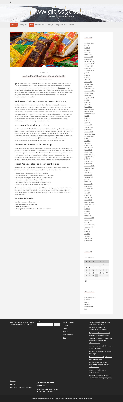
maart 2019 (87, 182)
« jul (85, 281)
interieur (62, 101)
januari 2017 (88, 200)
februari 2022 (88, 148)
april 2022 (87, 143)
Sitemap (12, 384)
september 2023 (89, 114)
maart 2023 (88, 125)
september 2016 (89, 204)
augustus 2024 (89, 98)
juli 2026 (87, 46)
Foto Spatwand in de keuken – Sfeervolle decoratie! (34, 209)
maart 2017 (87, 195)
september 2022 (89, 134)
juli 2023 (86, 116)
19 (93, 273)
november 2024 (89, 91)
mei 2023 (87, 120)
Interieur (13, 25)
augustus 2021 (88, 157)
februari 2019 (88, 184)
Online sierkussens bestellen (26, 202)
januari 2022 (88, 150)
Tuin (31, 25)
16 (107, 270)
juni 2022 (87, 138)
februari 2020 (88, 173)
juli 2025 (86, 73)
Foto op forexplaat (22, 206)
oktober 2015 (88, 220)
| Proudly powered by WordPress (82, 398)
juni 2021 (87, 159)
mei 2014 (87, 234)
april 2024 (87, 104)
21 (100, 273)
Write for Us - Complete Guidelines (21, 387)
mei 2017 (87, 191)
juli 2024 (87, 100)
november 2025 (89, 64)
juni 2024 (87, 102)
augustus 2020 (89, 168)
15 (103, 270)
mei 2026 (87, 50)
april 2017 (87, 193)
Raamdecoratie (40, 25)
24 (86, 276)
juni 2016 (87, 209)
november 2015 (89, 218)
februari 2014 (88, 238)
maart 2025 (88, 82)
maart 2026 (88, 55)
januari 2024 (88, 107)
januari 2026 (88, 59)
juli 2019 (86, 179)
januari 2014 (88, 241)
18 (89, 273)
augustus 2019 (88, 177)
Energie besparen (61, 25)
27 (96, 276)
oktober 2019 (88, 175)
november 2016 (89, 202)
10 (86, 270)
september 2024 (89, 95)
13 (96, 270)
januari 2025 (88, 86)
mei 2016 (87, 211)
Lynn (50, 79)
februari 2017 (88, 198)
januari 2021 (88, 164)
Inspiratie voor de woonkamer (26, 204)
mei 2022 (87, 141)
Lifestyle (50, 25)
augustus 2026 (89, 43)
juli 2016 (86, 207)
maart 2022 (88, 145)
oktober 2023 (88, 111)
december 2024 (89, 89)
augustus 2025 (89, 70)
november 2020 (89, 166)
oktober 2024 (88, 93)
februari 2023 (88, 127)
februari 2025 (88, 84)
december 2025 (89, 61)
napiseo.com (50, 391)
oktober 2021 (88, 152)
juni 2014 (87, 232)
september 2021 (89, 154)
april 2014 (87, 236)
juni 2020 (87, 170)
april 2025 (87, 80)
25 (89, 276)
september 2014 (89, 225)
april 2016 (87, 213)
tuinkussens (33, 136)
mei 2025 (87, 77)
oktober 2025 (88, 66)
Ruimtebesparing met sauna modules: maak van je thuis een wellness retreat (99, 365)
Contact (71, 25)
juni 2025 (87, 75)
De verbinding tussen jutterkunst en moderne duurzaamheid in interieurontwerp (100, 340)
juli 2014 (86, 229)
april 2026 (87, 52)
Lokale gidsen (23, 25)
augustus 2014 (88, 227)
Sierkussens (61, 88)
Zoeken (39, 322)
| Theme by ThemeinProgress (62, 398)
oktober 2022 (88, 132)
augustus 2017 (88, 188)
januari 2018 (88, 186)
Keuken (86, 302)
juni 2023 (87, 118)
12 (93, 270)
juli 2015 (86, 222)
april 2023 (87, 123)
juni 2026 (87, 48)
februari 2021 (88, 161)
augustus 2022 (89, 136)
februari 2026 (88, 57)
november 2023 (89, 109)
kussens (32, 192)
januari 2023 (88, 129)
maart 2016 (87, 216)
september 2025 (89, 68)
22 (103, 273)
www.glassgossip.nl (61, 12)
